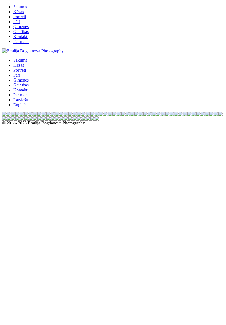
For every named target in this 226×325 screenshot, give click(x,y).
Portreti (19, 16)
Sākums (20, 6)
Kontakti (20, 36)
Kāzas (18, 11)
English (19, 104)
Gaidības (21, 31)
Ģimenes (21, 26)
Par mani (21, 41)
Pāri (16, 21)
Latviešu (20, 100)
